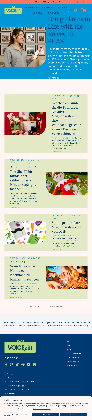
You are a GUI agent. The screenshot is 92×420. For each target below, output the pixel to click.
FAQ (69, 349)
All (12, 86)
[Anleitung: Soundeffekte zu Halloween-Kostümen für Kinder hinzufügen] (67, 277)
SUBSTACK (72, 365)
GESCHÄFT (30, 7)
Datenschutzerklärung (42, 409)
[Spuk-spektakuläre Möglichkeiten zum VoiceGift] (25, 232)
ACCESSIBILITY (11, 393)
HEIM (69, 341)
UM (68, 345)
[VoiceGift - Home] (13, 10)
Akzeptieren (45, 414)
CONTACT (9, 373)
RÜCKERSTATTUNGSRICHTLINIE (19, 381)
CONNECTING (33, 258)
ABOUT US (62, 7)
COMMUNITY (53, 13)
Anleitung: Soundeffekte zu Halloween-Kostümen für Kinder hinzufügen (24, 270)
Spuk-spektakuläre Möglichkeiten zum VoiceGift (66, 227)
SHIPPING (9, 377)
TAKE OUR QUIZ (74, 357)
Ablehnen (74, 414)
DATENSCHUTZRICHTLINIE (16, 389)
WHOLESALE (38, 13)
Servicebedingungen (15, 385)
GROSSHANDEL (74, 353)
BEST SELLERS (47, 7)
